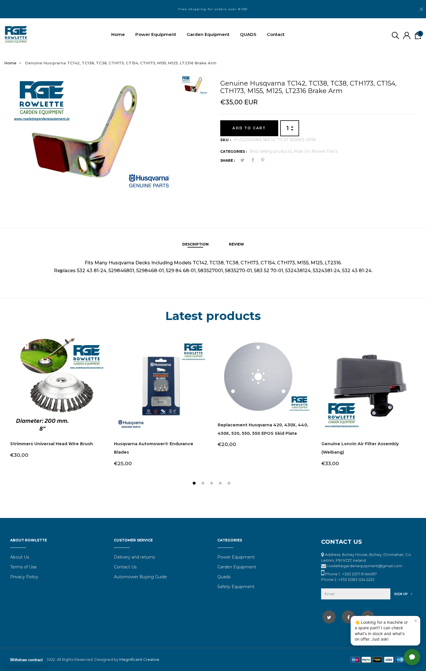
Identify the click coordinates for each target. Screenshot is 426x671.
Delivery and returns (134, 557)
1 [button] (195, 484)
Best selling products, (271, 151)
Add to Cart (249, 128)
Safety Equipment (235, 586)
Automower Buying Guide (140, 576)
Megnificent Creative (139, 659)
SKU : (225, 140)
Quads (223, 576)
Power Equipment (155, 34)
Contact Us (125, 567)
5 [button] (229, 484)
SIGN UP (401, 594)
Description (195, 244)
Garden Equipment (208, 34)
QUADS (248, 34)
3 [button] (212, 484)
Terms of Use (23, 567)
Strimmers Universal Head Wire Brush (51, 443)
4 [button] (221, 484)
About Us (19, 557)
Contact (276, 34)
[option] (93, 141)
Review (236, 244)
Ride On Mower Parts (316, 151)
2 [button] (203, 484)
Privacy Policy (24, 576)
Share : (227, 160)
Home (118, 34)
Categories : (233, 151)
